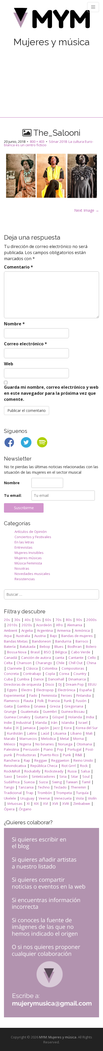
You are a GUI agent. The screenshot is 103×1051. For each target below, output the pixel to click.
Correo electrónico (25, 344)
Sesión (21, 776)
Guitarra (41, 717)
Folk (41, 700)
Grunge (10, 711)
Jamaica (29, 727)
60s (48, 619)
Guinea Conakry (17, 717)
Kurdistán (15, 733)
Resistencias (25, 579)
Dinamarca (77, 679)
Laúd (45, 733)
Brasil (35, 652)
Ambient (10, 630)
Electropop (45, 690)
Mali (89, 733)
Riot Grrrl (69, 765)
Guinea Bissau (73, 711)
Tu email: (13, 495)
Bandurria (63, 641)
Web (8, 364)
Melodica (48, 738)
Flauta (28, 700)
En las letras (24, 542)
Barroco (82, 641)
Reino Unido (83, 760)
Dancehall (56, 679)
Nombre (14, 324)
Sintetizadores (43, 776)
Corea (64, 673)
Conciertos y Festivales (33, 536)
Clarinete (14, 668)
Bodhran (75, 646)
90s (79, 619)
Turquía (82, 792)
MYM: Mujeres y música (57, 1037)
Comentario (18, 267)
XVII (55, 803)
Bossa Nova (16, 652)
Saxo (8, 776)
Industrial (23, 722)
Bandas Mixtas (16, 641)
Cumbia (23, 679)
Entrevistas (23, 547)
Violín (92, 798)
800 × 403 (37, 141)
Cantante (75, 657)
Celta (8, 662)
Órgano (25, 809)
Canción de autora (36, 657)
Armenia (64, 630)
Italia (8, 727)
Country (79, 673)
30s (17, 619)
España (85, 690)
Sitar (74, 776)
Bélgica (61, 652)
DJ (60, 684)
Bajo (53, 635)
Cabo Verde (80, 652)
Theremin (78, 787)
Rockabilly (32, 771)
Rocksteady (54, 771)
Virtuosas (14, 803)
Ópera (9, 809)
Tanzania (26, 787)
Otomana (84, 744)
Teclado (60, 787)
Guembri (50, 711)
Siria (63, 776)
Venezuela (63, 798)
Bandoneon (41, 641)
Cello (92, 657)
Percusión (31, 749)
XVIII (65, 803)
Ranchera (12, 760)
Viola (80, 798)
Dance (39, 679)
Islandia (68, 722)
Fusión (81, 700)
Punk (67, 754)
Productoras (26, 754)
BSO (47, 652)
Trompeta (64, 792)
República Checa (43, 765)
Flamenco (11, 700)
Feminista (49, 695)
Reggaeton (60, 760)
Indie (8, 722)
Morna (78, 738)
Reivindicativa (15, 765)
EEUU (92, 684)
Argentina (45, 630)
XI (28, 803)
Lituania (59, 733)
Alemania (74, 625)
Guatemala (30, 711)
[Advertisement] (51, 76)
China (91, 662)
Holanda (75, 717)
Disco (49, 684)
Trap (29, 792)
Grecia (55, 706)
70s (58, 619)
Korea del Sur (87, 727)
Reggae (40, 760)
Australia (23, 635)
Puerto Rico (49, 754)
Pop (60, 749)
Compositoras (73, 668)
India (90, 717)
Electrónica (66, 690)
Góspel (58, 717)
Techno (44, 787)
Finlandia (83, 695)
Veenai (44, 798)
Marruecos (28, 738)
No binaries (44, 744)
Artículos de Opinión (31, 531)
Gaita (8, 706)
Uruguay (27, 798)
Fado (33, 695)
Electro (26, 690)
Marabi (9, 738)
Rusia (72, 771)
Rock (84, 765)
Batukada (27, 646)
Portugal (74, 749)
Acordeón (44, 625)
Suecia (29, 782)
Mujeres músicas (28, 557)
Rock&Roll (12, 771)
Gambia (23, 706)
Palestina (11, 749)
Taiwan (72, 782)
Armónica (82, 630)
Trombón (45, 792)
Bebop (45, 646)
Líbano (76, 733)
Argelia (27, 630)
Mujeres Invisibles (29, 552)
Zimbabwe (81, 803)
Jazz (56, 727)
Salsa (85, 771)
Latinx (32, 733)
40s (28, 619)
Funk (68, 700)
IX (17, 727)
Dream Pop (75, 684)
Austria (40, 635)
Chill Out (75, 662)
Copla (50, 673)
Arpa (8, 635)
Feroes (66, 695)
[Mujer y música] (51, 20)
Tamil (86, 782)
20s (7, 619)
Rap (27, 760)
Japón (44, 727)
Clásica (32, 668)
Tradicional (13, 792)
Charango (44, 662)
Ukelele (10, 798)
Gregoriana (73, 706)
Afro (59, 625)
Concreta (11, 673)
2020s (27, 625)
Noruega (65, 744)
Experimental (14, 695)
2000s (91, 619)
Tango (9, 787)
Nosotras (22, 568)
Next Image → (86, 210)
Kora (68, 727)
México (9, 744)
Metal (64, 738)
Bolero (91, 646)
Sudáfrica (12, 782)
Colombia (49, 668)
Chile (60, 662)
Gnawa (39, 706)
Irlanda (41, 722)
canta (59, 657)
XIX (36, 803)
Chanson (24, 662)
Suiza (43, 782)
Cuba (8, 679)
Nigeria (25, 744)
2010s (12, 625)
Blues (58, 646)
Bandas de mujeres (77, 635)
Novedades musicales (32, 573)
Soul (86, 776)
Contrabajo (32, 673)
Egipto (12, 690)
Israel (82, 722)
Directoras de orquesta (22, 684)
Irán (54, 722)
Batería (10, 646)
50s (38, 619)
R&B (78, 754)
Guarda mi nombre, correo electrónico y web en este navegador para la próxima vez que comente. (51, 393)
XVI (45, 803)
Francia (54, 700)
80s (69, 619)
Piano (48, 749)
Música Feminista (28, 563)
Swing (57, 782)
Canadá (10, 657)
